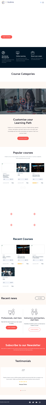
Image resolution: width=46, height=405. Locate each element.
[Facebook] (29, 402)
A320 (33, 173)
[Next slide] (24, 187)
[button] (43, 2)
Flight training (20, 173)
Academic (5, 173)
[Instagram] (39, 402)
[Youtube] (36, 402)
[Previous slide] (21, 187)
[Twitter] (33, 402)
